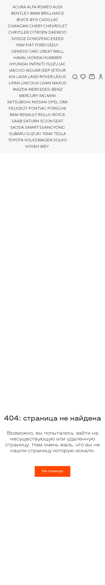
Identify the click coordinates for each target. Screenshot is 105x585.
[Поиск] (75, 76)
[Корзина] (92, 76)
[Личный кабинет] (101, 76)
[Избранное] (83, 76)
